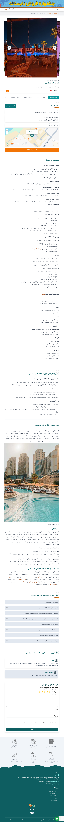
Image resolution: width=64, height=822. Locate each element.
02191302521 (48, 784)
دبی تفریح (40, 577)
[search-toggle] (9, 9)
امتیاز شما (55, 692)
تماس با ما (53, 585)
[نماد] (32, 813)
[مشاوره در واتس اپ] (57, 818)
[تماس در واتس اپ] (33, 810)
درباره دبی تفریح (53, 793)
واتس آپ (34, 582)
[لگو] (6, 9)
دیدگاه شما (55, 695)
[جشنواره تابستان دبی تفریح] (32, 3)
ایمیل (56, 716)
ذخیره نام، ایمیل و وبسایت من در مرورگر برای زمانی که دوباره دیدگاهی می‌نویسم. (36, 723)
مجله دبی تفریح (53, 795)
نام (57, 709)
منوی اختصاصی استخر (36, 249)
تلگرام (29, 582)
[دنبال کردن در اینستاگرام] (30, 810)
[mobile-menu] (57, 9)
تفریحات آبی (48, 13)
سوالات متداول (54, 800)
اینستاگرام (24, 582)
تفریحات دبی (56, 13)
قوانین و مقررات (54, 798)
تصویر (43, 294)
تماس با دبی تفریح (53, 791)
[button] (32, 135)
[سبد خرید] (13, 9)
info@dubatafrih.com (44, 781)
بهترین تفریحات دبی (21, 579)
